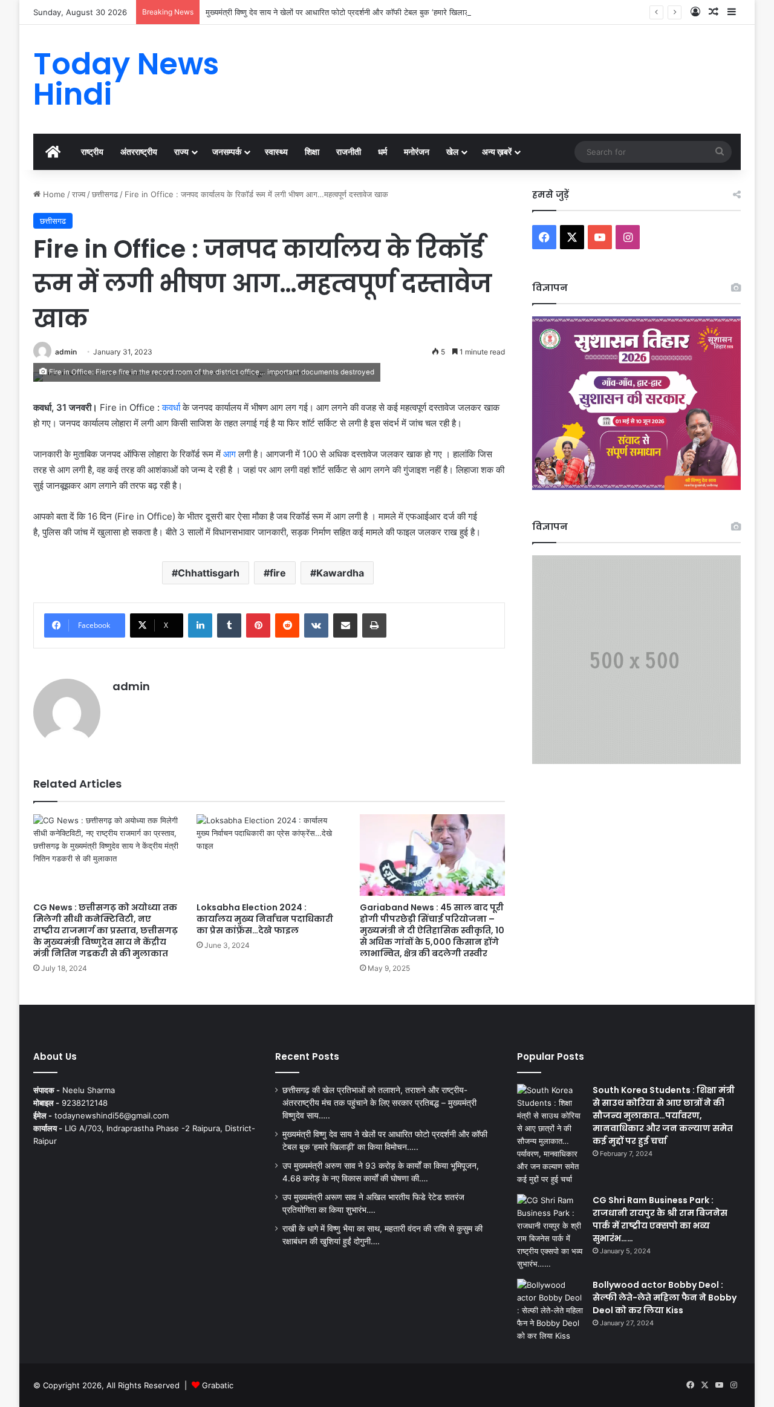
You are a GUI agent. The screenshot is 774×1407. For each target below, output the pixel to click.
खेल (452, 151)
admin (66, 351)
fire (278, 573)
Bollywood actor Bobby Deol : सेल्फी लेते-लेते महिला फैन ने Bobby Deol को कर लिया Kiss (665, 1297)
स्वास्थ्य (276, 151)
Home (53, 194)
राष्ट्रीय (92, 151)
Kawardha (340, 573)
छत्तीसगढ (105, 194)
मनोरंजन (416, 151)
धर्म (382, 151)
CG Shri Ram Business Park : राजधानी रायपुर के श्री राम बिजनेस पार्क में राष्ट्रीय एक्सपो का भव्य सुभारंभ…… (660, 1219)
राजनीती (348, 151)
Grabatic (217, 1385)
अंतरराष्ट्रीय (138, 151)
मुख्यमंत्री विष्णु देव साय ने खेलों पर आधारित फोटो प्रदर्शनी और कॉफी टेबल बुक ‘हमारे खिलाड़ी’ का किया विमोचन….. (369, 12)
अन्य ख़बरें (497, 151)
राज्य (181, 151)
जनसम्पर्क (226, 151)
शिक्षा (312, 151)
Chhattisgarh (208, 573)
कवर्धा (171, 407)
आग (229, 454)
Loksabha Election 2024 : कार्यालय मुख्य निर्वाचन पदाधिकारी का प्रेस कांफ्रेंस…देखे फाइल (265, 918)
